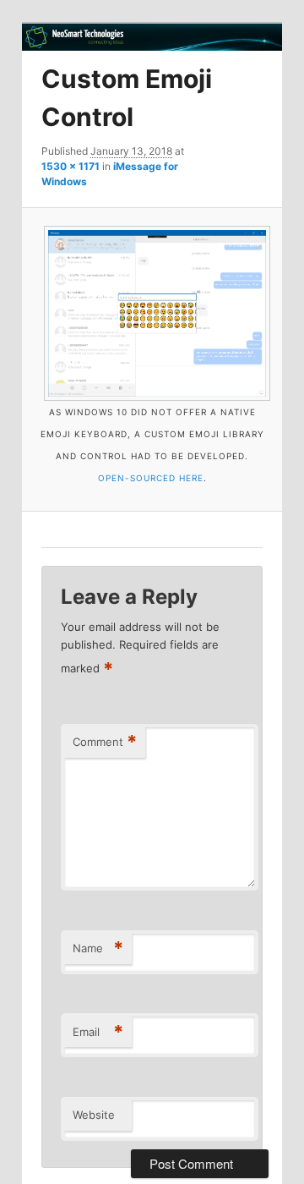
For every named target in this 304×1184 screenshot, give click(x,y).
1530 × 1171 (70, 166)
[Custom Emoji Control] (151, 313)
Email (98, 1032)
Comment (105, 742)
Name (98, 948)
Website (94, 1114)
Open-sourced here (151, 478)
